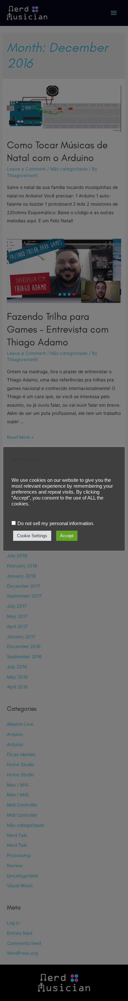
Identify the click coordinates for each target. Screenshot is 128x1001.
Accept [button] (67, 535)
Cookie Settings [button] (32, 535)
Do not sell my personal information (55, 523)
